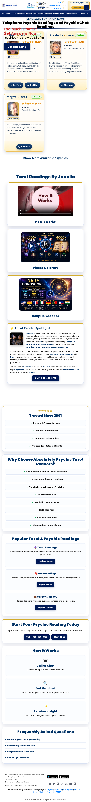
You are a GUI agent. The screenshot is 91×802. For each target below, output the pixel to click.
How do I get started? (18, 757)
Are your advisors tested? (20, 751)
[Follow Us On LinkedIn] (70, 783)
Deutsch (78, 789)
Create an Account (55, 5)
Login (59, 2)
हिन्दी (58, 792)
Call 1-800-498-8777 (45, 378)
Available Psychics (45, 13)
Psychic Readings (31, 13)
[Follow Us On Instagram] (62, 783)
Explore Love (45, 584)
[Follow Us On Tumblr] (75, 783)
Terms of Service (23, 782)
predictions (41, 7)
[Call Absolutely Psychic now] (86, 7)
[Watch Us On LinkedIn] (66, 783)
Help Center (57, 8)
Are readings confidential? (21, 745)
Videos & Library (71, 13)
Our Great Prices (19, 13)
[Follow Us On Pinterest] (58, 783)
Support (83, 13)
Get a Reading (17, 47)
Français (51, 792)
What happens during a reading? (24, 739)
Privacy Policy (32, 785)
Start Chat (59, 637)
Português (68, 789)
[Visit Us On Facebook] (50, 783)
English (49, 789)
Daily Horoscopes (58, 13)
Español (58, 789)
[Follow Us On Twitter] (54, 783)
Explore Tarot (46, 561)
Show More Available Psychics (45, 158)
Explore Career (45, 607)
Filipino (42, 792)
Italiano (33, 792)
